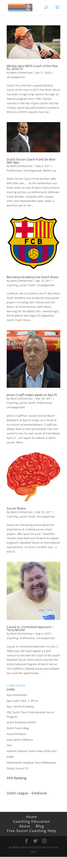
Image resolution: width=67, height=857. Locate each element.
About (25, 826)
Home (31, 816)
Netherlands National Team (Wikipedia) (31, 762)
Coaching (12, 285)
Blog (40, 826)
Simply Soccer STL (18, 768)
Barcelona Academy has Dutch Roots (32, 277)
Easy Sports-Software (20, 739)
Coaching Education (31, 821)
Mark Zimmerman (21, 72)
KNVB (10, 757)
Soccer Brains (16, 508)
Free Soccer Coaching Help (31, 830)
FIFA (9, 745)
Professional (14, 170)
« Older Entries (16, 685)
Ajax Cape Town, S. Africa (22, 700)
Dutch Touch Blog (18, 728)
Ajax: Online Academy (20, 706)
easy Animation (16, 734)
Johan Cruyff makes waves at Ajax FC (32, 395)
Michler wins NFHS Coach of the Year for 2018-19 (32, 67)
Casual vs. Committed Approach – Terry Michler (30, 628)
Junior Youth (27, 285)
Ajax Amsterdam (17, 695)
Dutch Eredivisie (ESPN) (21, 722)
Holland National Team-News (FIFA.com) (31, 751)
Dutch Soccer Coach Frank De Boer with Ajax (31, 160)
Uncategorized (16, 77)
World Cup (49, 170)
